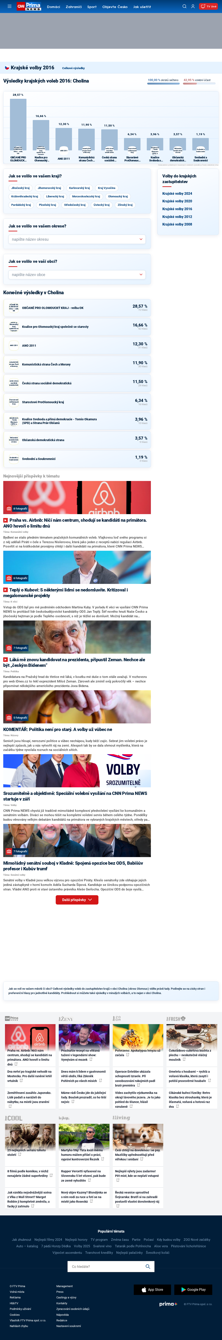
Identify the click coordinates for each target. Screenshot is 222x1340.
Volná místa (17, 1291)
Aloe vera (161, 1246)
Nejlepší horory (76, 1240)
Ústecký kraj (101, 204)
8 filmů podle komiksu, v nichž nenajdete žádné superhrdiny (27, 1173)
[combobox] (75, 239)
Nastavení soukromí (68, 1326)
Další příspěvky (74, 900)
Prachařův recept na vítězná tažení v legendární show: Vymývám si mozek (80, 1055)
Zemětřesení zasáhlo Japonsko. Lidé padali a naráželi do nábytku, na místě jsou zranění (29, 1097)
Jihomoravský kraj (49, 188)
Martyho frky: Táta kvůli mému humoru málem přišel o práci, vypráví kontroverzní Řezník (82, 1154)
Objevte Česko (114, 7)
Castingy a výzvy (66, 1297)
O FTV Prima (17, 1286)
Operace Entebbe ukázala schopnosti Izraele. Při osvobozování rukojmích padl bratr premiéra (135, 1078)
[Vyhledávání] (184, 6)
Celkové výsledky (73, 68)
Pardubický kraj (21, 204)
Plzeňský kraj (47, 204)
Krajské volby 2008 (177, 224)
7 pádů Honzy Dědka (56, 1246)
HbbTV (14, 1303)
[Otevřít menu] (9, 6)
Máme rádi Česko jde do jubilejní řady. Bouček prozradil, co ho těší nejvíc (83, 1097)
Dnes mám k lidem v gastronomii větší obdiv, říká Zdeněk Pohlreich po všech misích (83, 1076)
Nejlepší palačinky (129, 1253)
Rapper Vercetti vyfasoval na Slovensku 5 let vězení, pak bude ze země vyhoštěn (83, 1175)
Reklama (15, 1297)
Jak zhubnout (21, 1240)
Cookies (15, 1314)
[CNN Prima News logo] (29, 6)
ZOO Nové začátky (197, 1240)
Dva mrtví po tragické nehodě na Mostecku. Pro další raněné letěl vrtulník (29, 1076)
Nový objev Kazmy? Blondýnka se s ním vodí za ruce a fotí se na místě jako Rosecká (84, 1197)
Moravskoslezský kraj (86, 196)
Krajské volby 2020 (177, 201)
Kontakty (61, 1303)
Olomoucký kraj (118, 196)
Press (60, 1291)
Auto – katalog (27, 1246)
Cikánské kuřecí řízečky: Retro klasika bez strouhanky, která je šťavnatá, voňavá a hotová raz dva (190, 1099)
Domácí (53, 7)
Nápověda (62, 1314)
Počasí (149, 1240)
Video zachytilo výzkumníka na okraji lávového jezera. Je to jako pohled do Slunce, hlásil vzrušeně (137, 1099)
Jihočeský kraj (20, 188)
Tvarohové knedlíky (99, 1253)
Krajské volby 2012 (177, 217)
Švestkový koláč (158, 1253)
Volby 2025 (82, 1246)
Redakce (61, 1320)
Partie (136, 1240)
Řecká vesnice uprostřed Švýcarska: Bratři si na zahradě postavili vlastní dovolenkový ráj (137, 1197)
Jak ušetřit (142, 7)
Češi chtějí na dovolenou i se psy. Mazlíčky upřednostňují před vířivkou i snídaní (137, 1154)
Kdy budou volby (168, 1240)
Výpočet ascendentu (67, 1253)
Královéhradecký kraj (24, 196)
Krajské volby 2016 (177, 209)
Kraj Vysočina (106, 188)
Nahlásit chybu (19, 1326)
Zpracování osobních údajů (72, 1309)
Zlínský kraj (125, 204)
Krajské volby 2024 (177, 194)
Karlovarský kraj (79, 188)
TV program (99, 1240)
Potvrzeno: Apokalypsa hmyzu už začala (137, 1053)
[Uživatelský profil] (193, 6)
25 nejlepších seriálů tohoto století (26, 1152)
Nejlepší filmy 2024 (48, 1240)
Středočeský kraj (74, 204)
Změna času (120, 1240)
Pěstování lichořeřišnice (188, 1246)
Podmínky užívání (20, 1309)
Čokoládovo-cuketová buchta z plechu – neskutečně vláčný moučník (190, 1055)
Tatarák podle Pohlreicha (133, 1246)
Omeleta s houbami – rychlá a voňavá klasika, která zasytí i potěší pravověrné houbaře (189, 1076)
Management (64, 1286)
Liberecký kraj (55, 196)
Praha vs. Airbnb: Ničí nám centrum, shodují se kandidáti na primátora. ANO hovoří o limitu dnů (29, 1057)
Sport (92, 7)
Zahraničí (74, 7)
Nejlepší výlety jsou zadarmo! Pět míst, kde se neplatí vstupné (137, 1173)
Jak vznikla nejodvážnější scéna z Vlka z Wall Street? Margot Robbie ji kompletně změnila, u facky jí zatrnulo (29, 1199)
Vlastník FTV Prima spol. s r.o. (28, 1320)
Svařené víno (102, 1246)
